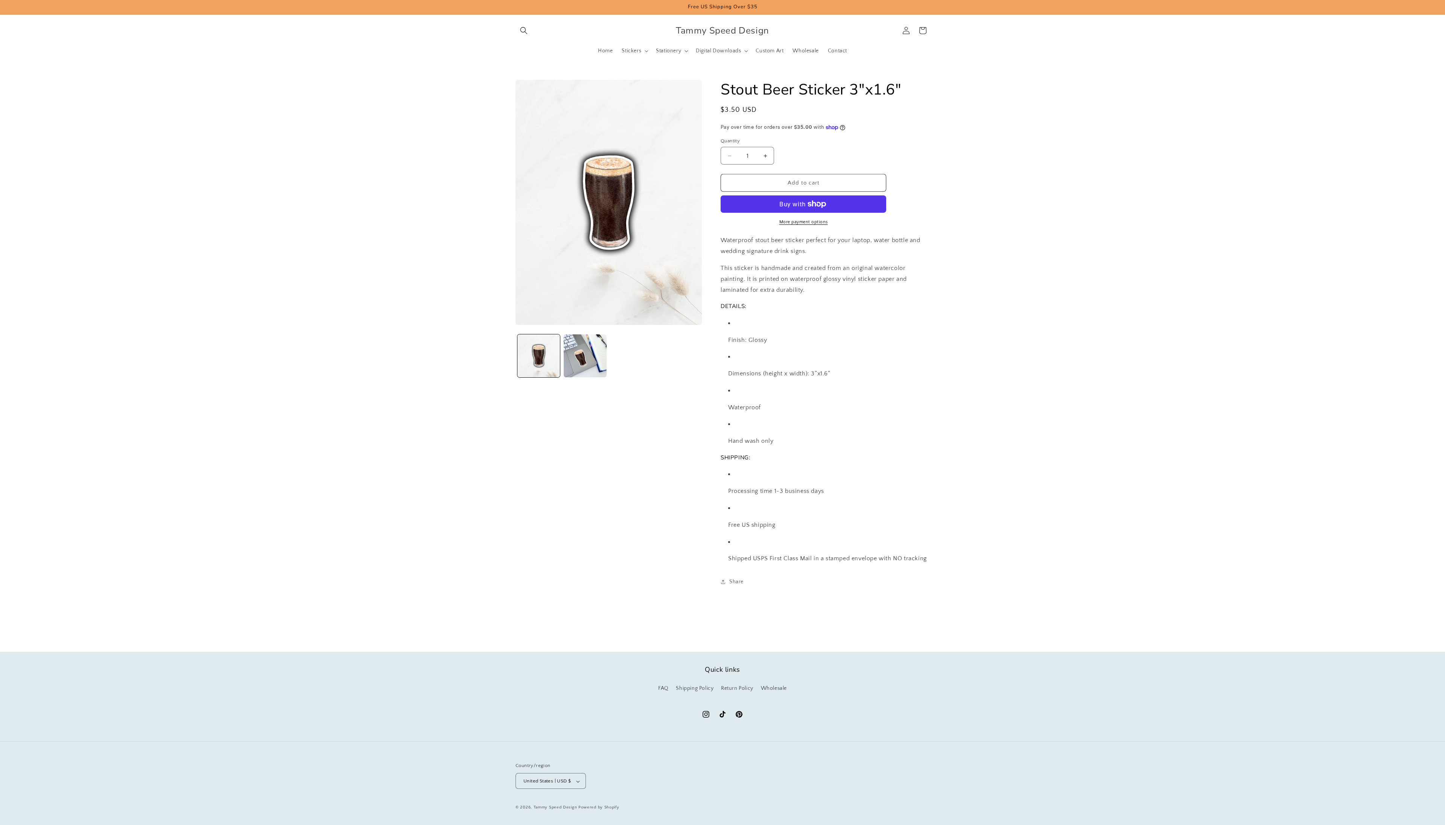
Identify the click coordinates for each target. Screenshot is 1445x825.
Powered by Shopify (598, 807)
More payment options (803, 222)
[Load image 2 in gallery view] (585, 355)
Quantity (730, 140)
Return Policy (737, 688)
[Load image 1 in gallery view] (538, 355)
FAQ (663, 688)
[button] (524, 30)
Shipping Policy (694, 688)
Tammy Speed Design (555, 807)
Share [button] (736, 582)
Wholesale (774, 688)
